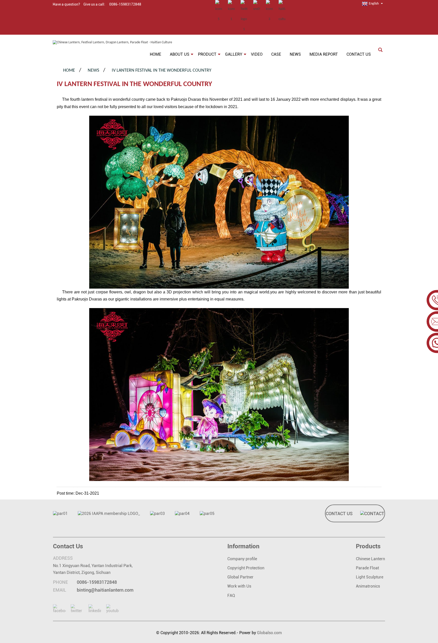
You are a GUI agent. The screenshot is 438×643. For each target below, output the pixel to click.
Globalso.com (269, 632)
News (93, 70)
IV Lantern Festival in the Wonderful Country (161, 70)
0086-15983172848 (97, 582)
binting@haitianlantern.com (105, 590)
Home (69, 70)
